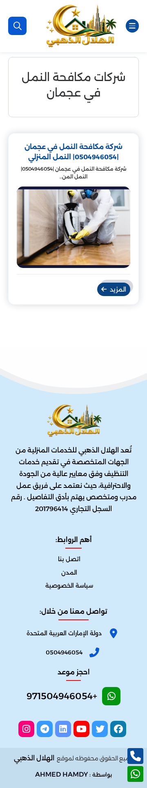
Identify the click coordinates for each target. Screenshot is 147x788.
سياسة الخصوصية (69, 585)
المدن (69, 572)
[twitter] (100, 729)
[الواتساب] (135, 773)
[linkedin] (63, 729)
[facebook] (118, 729)
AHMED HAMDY (61, 774)
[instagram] (26, 729)
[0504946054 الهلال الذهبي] (80, 26)
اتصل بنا (69, 559)
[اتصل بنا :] (135, 756)
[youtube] (81, 729)
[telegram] (45, 729)
